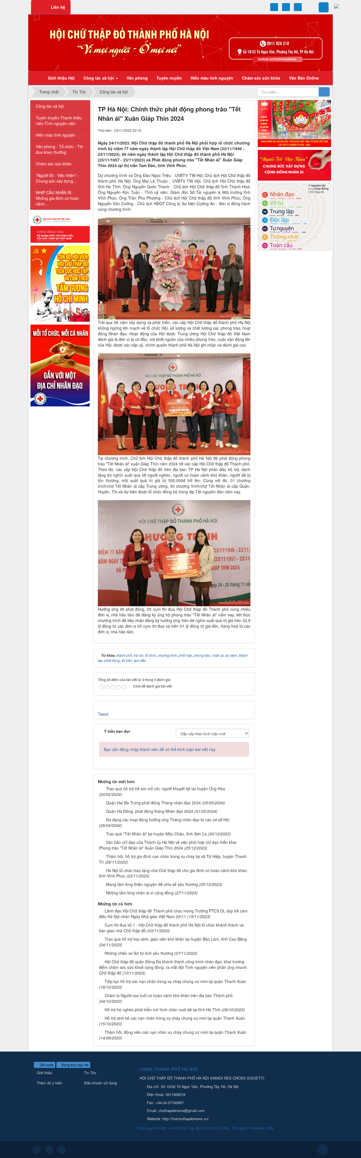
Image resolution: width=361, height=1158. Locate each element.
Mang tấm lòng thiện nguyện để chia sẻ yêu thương (152, 884)
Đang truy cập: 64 (75, 1064)
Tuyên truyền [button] (169, 78)
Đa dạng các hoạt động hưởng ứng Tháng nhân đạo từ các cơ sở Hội (167, 819)
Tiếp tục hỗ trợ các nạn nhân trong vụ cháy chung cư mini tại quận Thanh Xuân (175, 981)
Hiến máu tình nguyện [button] (212, 78)
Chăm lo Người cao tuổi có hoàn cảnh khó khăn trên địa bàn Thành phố (169, 995)
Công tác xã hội (50, 106)
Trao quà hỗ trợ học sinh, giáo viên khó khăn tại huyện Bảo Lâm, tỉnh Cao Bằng (176, 939)
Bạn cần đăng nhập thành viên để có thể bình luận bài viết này (159, 749)
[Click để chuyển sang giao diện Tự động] (36, 1149)
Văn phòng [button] (137, 78)
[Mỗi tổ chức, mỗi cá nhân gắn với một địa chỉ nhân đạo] (60, 365)
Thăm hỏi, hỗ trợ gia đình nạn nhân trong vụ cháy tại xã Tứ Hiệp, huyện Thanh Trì (172, 859)
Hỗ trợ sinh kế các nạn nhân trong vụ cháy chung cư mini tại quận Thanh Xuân (175, 1018)
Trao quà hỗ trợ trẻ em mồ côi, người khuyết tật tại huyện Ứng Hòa (165, 788)
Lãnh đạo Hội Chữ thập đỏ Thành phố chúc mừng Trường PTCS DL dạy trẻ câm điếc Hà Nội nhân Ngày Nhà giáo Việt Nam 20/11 (173, 913)
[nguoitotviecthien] (294, 164)
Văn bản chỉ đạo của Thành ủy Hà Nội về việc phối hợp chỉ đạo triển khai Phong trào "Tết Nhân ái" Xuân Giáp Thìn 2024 (167, 845)
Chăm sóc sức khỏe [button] (261, 78)
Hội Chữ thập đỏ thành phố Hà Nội (201, 1128)
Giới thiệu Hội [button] (61, 78)
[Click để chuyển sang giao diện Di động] (61, 1149)
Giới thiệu (44, 1072)
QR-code (46, 1064)
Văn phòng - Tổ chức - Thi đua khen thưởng (59, 149)
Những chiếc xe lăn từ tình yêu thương (139, 953)
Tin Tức (90, 1072)
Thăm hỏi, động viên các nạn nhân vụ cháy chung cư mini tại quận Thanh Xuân (175, 1032)
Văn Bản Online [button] (304, 78)
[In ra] (236, 130)
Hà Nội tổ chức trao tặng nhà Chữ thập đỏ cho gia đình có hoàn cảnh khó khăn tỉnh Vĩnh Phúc (173, 873)
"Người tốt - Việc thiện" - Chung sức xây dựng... (57, 178)
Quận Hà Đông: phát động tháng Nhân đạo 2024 (149, 811)
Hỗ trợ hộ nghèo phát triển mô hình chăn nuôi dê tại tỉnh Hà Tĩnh (163, 1009)
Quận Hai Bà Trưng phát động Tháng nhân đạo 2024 (153, 802)
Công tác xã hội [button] (99, 78)
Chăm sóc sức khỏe (53, 164)
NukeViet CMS (262, 1128)
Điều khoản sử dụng (100, 1082)
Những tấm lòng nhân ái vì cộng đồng (139, 893)
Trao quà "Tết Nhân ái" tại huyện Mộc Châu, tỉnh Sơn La (156, 834)
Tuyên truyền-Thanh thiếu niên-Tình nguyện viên (59, 120)
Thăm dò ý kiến (49, 1082)
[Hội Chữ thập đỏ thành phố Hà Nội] (180, 42)
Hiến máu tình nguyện (55, 135)
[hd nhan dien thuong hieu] (60, 228)
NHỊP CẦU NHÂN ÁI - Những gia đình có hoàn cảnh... (57, 198)
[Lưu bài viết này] (246, 130)
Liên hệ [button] (58, 7)
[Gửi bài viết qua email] (227, 130)
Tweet (103, 714)
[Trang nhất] (36, 78)
